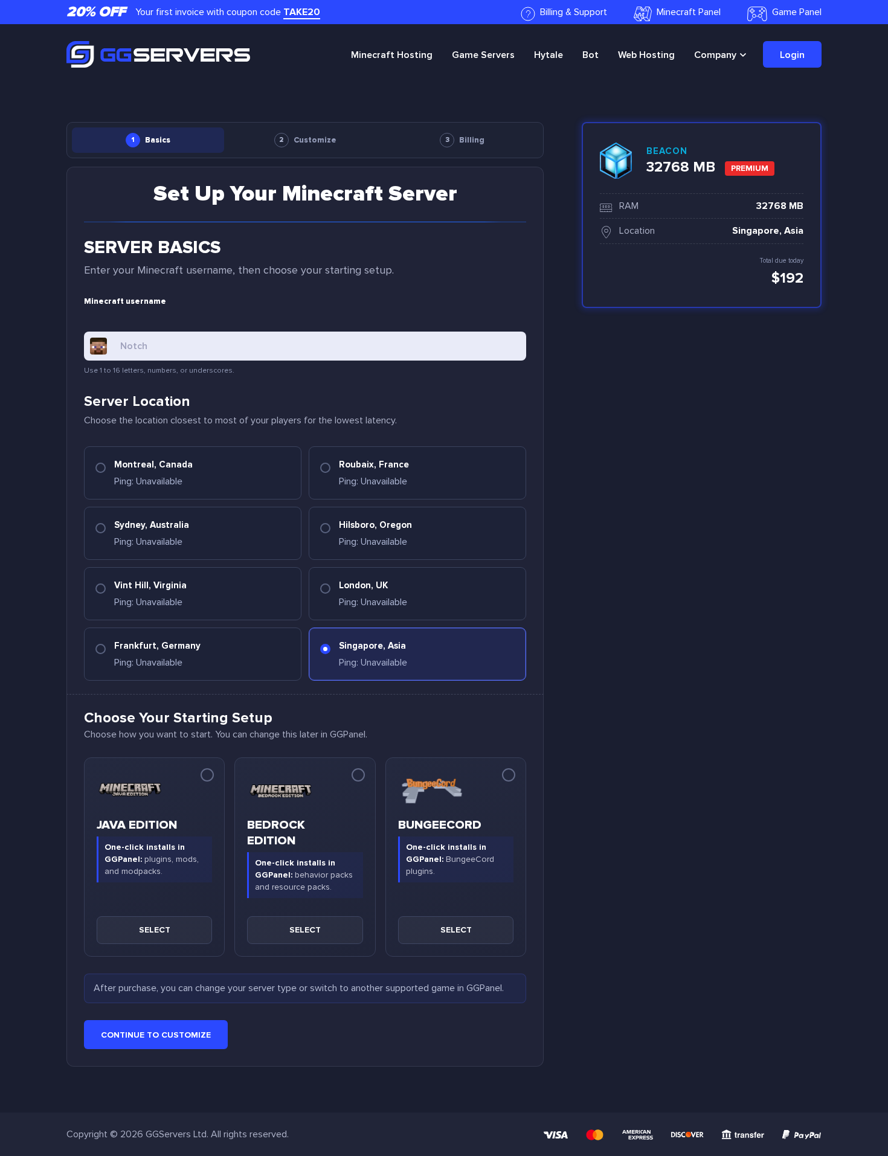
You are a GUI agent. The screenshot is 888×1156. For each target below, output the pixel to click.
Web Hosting (646, 55)
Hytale (548, 55)
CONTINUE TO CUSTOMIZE (156, 1035)
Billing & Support (573, 12)
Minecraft (392, 55)
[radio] (192, 472)
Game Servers (483, 55)
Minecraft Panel (689, 12)
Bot (590, 55)
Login (792, 55)
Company (715, 55)
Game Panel (797, 12)
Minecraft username (125, 301)
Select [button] (154, 930)
